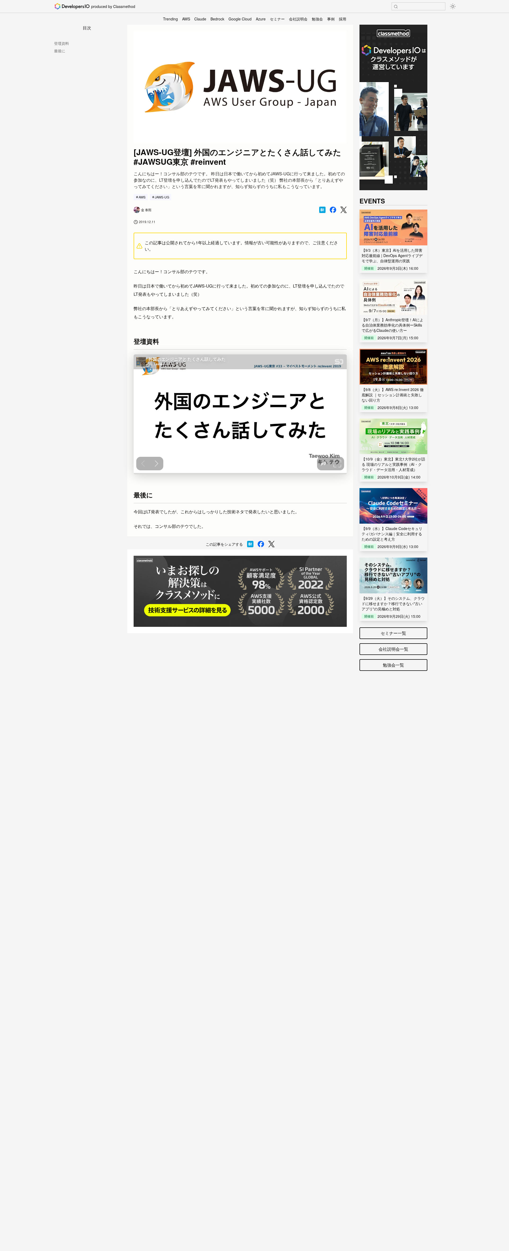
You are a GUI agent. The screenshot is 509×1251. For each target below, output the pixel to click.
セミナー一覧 (393, 633)
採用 (342, 18)
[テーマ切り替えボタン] (453, 6)
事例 (331, 18)
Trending (170, 18)
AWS (186, 18)
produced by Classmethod (113, 6)
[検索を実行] (396, 7)
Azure (261, 18)
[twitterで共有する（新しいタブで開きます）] (343, 210)
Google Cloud (240, 18)
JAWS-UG (162, 197)
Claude (200, 18)
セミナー (277, 18)
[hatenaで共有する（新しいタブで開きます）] (322, 210)
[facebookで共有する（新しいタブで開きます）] (333, 210)
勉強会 (317, 18)
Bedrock (217, 18)
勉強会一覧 (393, 665)
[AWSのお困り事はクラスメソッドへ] (240, 591)
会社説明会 (298, 18)
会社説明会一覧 (393, 649)
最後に (59, 50)
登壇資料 (61, 43)
